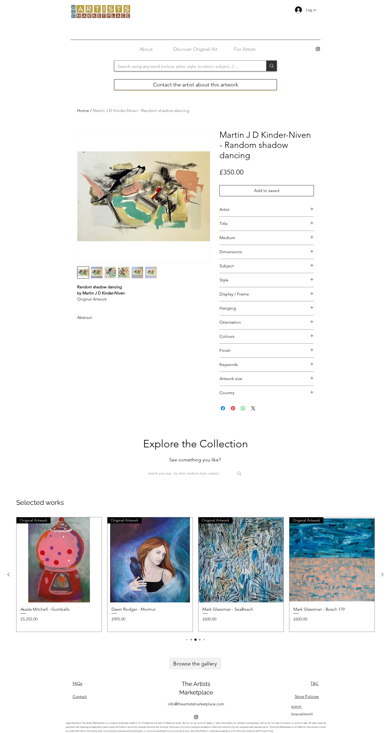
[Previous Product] (8, 574)
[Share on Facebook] (223, 408)
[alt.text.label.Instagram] (318, 49)
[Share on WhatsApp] (243, 408)
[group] (195, 574)
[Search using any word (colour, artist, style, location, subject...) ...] (271, 66)
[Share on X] (253, 408)
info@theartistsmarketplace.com (196, 703)
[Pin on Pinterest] (233, 408)
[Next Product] (382, 574)
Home (83, 110)
